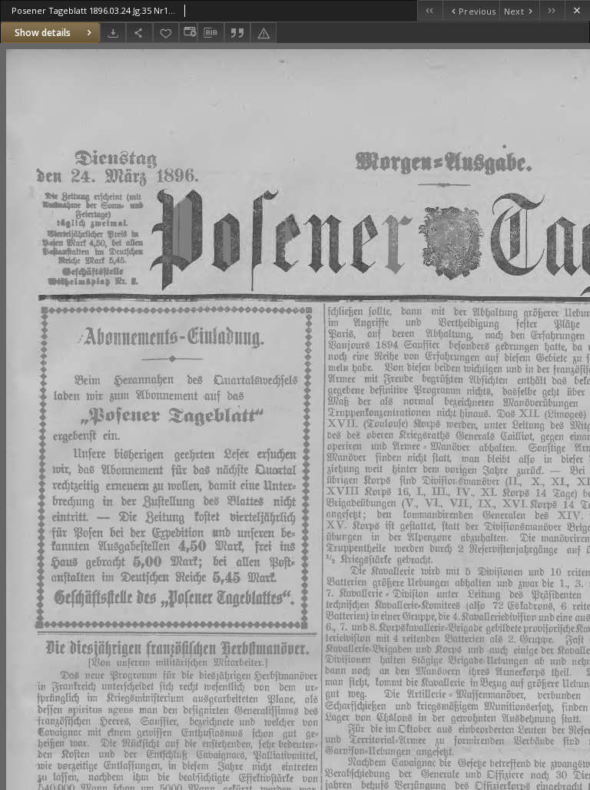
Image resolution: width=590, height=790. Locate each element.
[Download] (113, 32)
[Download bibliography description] (210, 33)
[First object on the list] (429, 10)
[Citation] (237, 32)
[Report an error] (263, 32)
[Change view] (188, 32)
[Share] (139, 32)
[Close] (577, 10)
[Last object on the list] (552, 10)
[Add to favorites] (166, 32)
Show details (43, 32)
